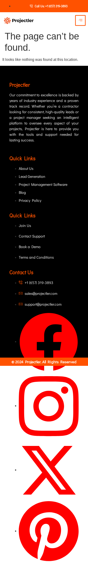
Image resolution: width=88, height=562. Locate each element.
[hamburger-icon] (80, 20)
